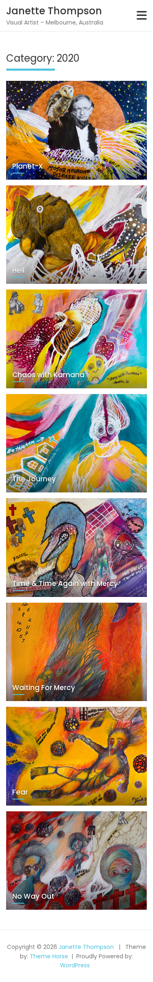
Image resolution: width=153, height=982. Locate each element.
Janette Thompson (54, 11)
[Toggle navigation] (142, 15)
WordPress (75, 965)
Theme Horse (49, 956)
